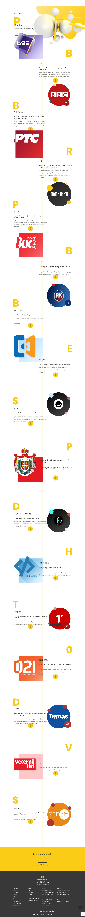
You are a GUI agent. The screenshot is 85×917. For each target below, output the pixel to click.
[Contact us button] (80, 907)
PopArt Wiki (30, 892)
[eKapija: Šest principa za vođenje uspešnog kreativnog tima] (55, 374)
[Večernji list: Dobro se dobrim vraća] (55, 773)
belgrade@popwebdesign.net (64, 896)
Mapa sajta (15, 907)
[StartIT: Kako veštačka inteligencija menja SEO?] (30, 423)
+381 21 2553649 (48, 898)
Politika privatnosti (17, 903)
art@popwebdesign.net (44, 884)
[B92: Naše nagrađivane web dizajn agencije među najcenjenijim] (55, 80)
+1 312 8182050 (32, 902)
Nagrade (15, 894)
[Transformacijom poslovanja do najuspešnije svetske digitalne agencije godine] (30, 725)
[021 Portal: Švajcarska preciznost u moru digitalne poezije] (55, 676)
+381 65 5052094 (49, 899)
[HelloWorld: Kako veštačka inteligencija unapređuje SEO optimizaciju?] (55, 577)
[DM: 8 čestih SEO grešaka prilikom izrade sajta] (30, 528)
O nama (14, 890)
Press (14, 899)
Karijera (14, 896)
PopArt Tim (15, 892)
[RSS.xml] (53, 911)
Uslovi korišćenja (16, 901)
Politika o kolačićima (17, 905)
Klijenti (14, 898)
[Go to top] (42, 877)
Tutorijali (30, 894)
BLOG (29, 890)
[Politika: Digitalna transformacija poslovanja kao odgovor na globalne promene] (30, 228)
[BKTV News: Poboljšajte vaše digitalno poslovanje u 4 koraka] (30, 325)
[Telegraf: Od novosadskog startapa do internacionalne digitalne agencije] (30, 626)
